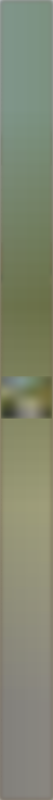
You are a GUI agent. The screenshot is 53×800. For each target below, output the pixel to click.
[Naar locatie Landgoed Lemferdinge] (26, 397)
